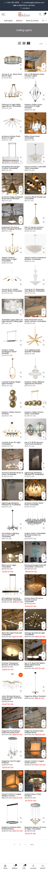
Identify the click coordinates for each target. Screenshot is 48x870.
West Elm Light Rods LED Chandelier (12, 634)
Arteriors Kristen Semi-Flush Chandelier (34, 504)
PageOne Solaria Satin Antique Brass (34, 732)
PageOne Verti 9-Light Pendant (11, 762)
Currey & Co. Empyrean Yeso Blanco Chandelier (35, 290)
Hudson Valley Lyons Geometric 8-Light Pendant (33, 106)
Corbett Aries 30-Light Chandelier (11, 443)
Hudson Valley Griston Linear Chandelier (34, 413)
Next (32, 844)
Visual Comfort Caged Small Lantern (34, 762)
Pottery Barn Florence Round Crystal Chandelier (34, 600)
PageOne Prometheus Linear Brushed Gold (11, 732)
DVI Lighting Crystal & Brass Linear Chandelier (12, 599)
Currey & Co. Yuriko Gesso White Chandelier (12, 290)
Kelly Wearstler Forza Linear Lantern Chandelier (35, 320)
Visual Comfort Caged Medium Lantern (11, 795)
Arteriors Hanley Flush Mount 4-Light (11, 137)
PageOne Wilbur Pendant (35, 696)
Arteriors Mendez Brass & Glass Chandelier (12, 474)
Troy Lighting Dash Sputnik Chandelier (33, 351)
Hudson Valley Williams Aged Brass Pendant (34, 383)
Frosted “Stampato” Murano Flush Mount (10, 664)
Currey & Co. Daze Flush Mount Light (12, 75)
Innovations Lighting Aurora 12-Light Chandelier (10, 535)
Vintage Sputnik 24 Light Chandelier (35, 634)
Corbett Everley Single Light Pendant (11, 383)
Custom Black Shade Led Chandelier (35, 198)
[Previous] (2, 20)
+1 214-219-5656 (12, 2)
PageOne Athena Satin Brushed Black (11, 828)
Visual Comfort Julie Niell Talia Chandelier (35, 167)
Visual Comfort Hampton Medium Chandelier (35, 258)
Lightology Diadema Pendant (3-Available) (34, 474)
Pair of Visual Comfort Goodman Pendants (34, 228)
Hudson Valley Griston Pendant (11, 413)
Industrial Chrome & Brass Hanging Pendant (12, 228)
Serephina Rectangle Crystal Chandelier (10, 167)
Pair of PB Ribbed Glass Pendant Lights (34, 75)
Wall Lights (8, 20)
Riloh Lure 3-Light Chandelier (9, 566)
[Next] (46, 20)
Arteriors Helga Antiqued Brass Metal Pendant (12, 198)
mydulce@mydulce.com (34, 2)
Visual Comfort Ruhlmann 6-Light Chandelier (9, 259)
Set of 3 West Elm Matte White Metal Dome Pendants (35, 665)
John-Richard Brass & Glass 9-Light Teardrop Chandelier (12, 698)
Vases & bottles (32, 20)
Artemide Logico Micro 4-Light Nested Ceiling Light (12, 320)
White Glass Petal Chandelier (32, 137)
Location (26, 8)
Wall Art (19, 20)
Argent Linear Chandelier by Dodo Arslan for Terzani (35, 535)
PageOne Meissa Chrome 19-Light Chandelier (35, 828)
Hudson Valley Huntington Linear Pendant (9, 351)
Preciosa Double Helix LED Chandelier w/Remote (35, 566)
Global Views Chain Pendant (33, 795)
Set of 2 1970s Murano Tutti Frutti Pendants (34, 443)
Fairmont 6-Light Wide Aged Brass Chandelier (11, 105)
